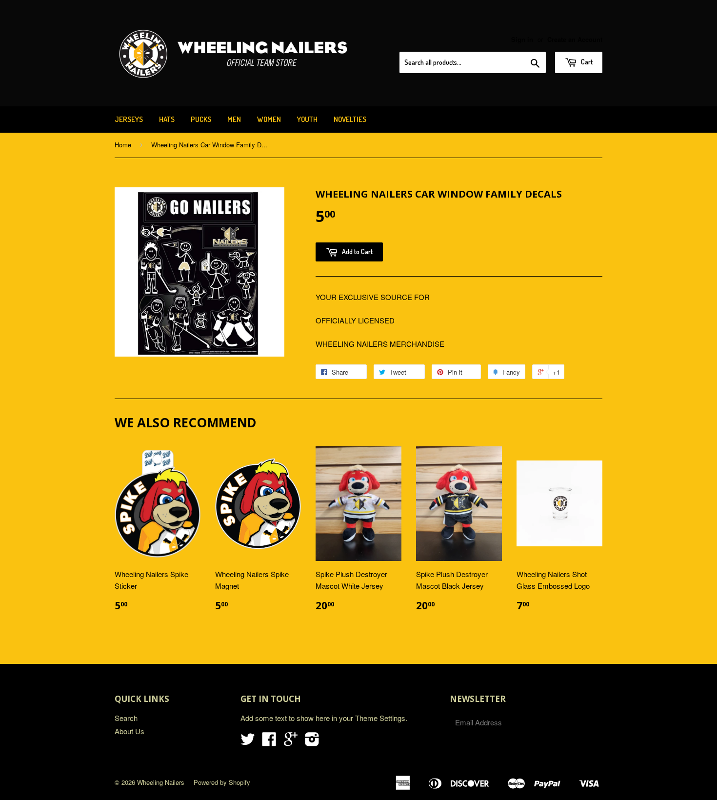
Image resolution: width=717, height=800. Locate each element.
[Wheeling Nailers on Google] (290, 742)
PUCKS (201, 119)
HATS (167, 119)
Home (123, 144)
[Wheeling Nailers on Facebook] (269, 742)
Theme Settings (380, 718)
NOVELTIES (350, 119)
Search (126, 718)
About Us (129, 731)
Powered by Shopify (222, 782)
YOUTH (307, 119)
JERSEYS (129, 119)
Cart (586, 62)
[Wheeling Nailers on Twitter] (247, 742)
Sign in (522, 39)
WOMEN (269, 119)
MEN (234, 119)
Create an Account (574, 39)
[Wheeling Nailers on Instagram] (312, 742)
